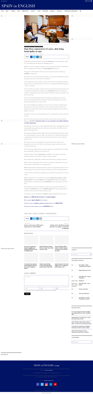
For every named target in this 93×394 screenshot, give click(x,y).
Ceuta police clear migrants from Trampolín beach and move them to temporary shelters (81, 327)
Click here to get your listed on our (43, 203)
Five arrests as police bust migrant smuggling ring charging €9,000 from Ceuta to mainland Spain (81, 313)
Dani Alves (35, 213)
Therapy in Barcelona (83, 289)
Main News (41, 46)
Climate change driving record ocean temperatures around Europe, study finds (45, 265)
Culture (32, 11)
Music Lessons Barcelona (84, 293)
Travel (38, 11)
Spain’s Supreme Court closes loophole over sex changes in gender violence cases (62, 265)
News (7, 11)
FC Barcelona (42, 213)
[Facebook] (37, 384)
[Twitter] (42, 384)
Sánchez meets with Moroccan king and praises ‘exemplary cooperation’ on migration (59, 226)
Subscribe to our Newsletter (70, 11)
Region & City (25, 11)
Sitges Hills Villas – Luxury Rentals (84, 284)
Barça (26, 213)
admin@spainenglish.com (49, 380)
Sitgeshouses (81, 280)
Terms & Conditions (49, 370)
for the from (39, 197)
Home (2, 11)
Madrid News (37, 46)
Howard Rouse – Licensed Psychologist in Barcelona (84, 298)
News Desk (27, 53)
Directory (59, 11)
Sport (18, 11)
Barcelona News (27, 46)
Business (13, 11)
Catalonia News (32, 46)
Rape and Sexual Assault (51, 213)
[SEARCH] (90, 254)
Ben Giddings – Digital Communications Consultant (85, 265)
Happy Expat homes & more (85, 270)
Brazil (30, 213)
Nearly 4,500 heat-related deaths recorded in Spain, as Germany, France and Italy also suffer (81, 322)
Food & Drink (45, 11)
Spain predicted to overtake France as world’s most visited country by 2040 (46, 248)
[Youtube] (55, 384)
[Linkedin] (50, 384)
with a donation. (40, 200)
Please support (28, 200)
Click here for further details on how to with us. (39, 206)
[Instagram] (46, 384)
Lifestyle (52, 11)
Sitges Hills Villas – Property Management (85, 277)
